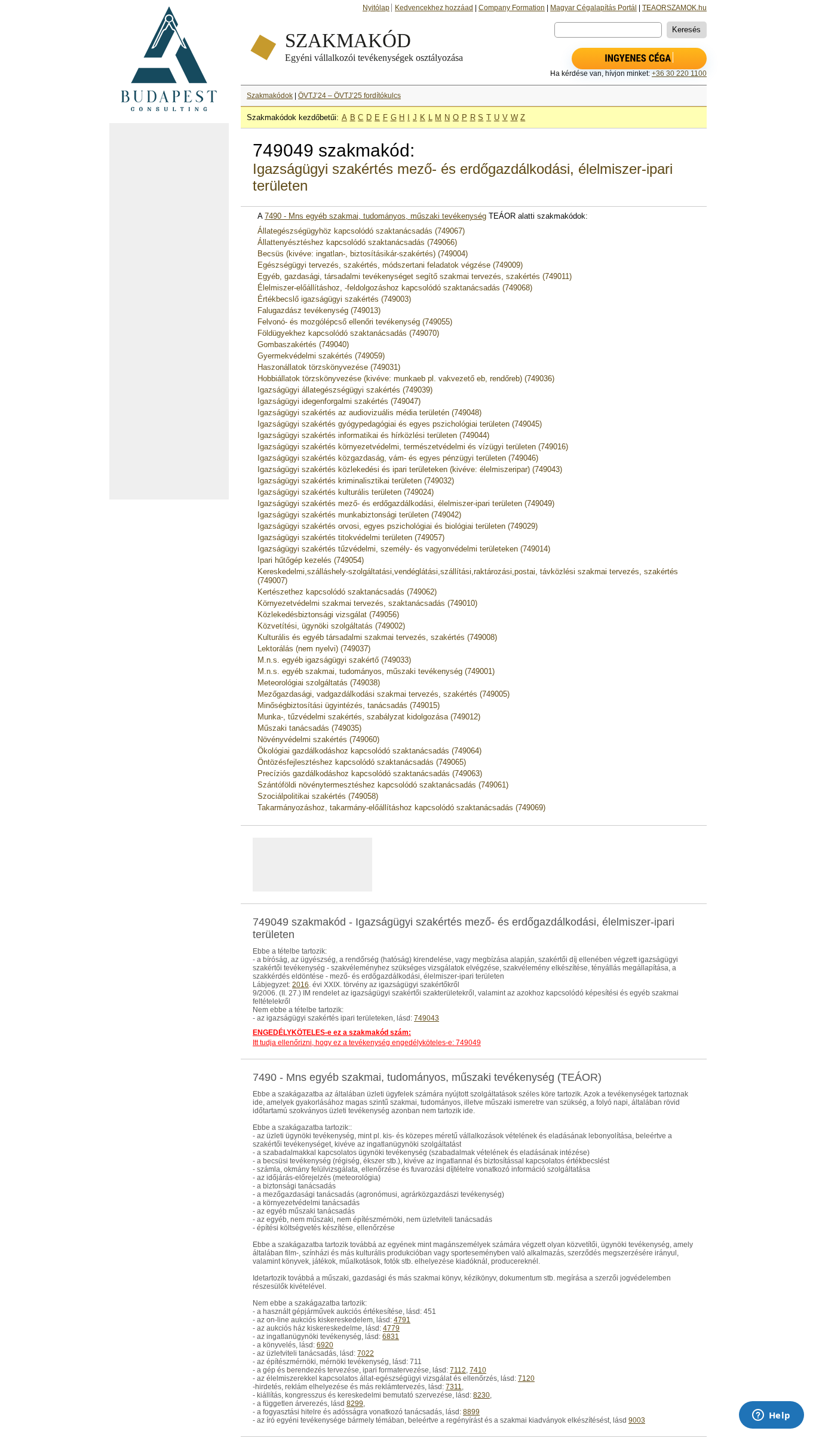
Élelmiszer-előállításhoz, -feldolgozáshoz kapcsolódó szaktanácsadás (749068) (394, 287)
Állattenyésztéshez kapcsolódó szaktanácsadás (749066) (357, 242)
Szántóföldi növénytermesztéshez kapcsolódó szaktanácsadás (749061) (382, 784)
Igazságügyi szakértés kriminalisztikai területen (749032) (355, 480)
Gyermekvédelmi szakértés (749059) (321, 355)
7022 (365, 1353)
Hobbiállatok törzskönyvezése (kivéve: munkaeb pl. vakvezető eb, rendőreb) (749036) (405, 378)
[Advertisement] (169, 311)
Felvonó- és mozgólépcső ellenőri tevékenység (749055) (354, 321)
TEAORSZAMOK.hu (674, 8)
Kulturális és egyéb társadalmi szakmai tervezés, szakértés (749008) (377, 637)
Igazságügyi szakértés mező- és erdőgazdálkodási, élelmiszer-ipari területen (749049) (405, 503)
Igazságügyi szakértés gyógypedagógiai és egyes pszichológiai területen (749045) (399, 423)
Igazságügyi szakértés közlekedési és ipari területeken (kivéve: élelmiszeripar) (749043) (409, 469)
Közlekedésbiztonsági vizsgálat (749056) (328, 614)
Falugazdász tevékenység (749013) (319, 310)
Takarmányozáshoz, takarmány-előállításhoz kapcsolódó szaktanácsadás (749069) (401, 807)
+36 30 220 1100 (679, 73)
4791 (402, 1320)
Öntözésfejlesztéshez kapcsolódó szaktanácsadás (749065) (361, 762)
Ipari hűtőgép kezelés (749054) (310, 560)
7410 (478, 1370)
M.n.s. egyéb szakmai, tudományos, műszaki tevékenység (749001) (376, 671)
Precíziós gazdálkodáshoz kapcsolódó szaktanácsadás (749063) (369, 773)
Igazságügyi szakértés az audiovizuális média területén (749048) (369, 412)
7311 (454, 1387)
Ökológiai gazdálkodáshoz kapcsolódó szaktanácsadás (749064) (369, 750)
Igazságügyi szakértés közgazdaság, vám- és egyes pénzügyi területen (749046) (397, 458)
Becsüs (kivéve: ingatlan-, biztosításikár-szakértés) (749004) (362, 253)
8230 (481, 1395)
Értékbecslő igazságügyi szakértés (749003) (334, 299)
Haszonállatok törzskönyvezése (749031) (328, 367)
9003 (636, 1420)
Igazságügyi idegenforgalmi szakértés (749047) (339, 401)
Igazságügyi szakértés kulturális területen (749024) (345, 492)
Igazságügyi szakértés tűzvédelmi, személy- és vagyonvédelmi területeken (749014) (403, 548)
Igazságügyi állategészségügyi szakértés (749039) (344, 389)
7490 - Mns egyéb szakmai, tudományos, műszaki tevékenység (375, 216)
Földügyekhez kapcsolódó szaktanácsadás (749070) (348, 333)
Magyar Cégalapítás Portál (593, 8)
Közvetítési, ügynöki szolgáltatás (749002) (331, 625)
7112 (458, 1370)
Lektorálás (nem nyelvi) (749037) (313, 648)
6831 (390, 1336)
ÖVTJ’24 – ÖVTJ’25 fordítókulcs (349, 95)
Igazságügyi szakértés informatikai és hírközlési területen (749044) (373, 435)
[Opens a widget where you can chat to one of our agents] (771, 1416)
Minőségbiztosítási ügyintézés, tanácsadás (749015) (348, 705)
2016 (300, 985)
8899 (471, 1412)
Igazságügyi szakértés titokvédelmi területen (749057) (350, 537)
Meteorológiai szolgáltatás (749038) (318, 682)
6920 (325, 1345)
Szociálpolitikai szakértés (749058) (317, 796)
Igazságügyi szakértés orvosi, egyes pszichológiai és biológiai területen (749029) (397, 526)
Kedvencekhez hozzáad (434, 8)
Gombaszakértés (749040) (303, 344)
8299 (354, 1403)
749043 (426, 1018)
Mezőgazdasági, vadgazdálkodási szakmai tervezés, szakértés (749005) (383, 694)
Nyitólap (376, 8)
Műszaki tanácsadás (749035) (309, 728)
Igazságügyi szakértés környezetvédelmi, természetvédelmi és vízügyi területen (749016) (412, 446)
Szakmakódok (270, 95)
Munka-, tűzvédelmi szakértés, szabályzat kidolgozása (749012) (368, 716)
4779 (391, 1328)
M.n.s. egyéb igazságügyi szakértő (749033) (334, 659)
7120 (526, 1378)
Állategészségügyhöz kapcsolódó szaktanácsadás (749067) (361, 230)
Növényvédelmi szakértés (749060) (318, 739)
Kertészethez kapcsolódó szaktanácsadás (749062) (347, 591)
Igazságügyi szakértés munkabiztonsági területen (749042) (359, 514)
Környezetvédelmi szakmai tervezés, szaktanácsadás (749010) (367, 603)
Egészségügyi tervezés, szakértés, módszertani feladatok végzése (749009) (390, 265)
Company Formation (511, 8)
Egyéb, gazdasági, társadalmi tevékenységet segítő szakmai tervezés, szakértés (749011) (414, 276)
